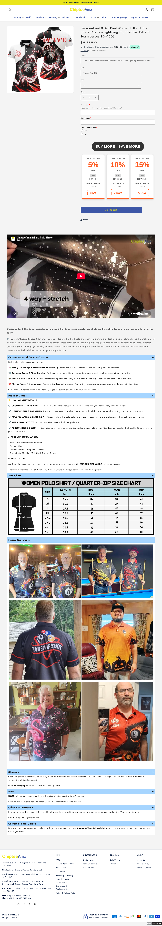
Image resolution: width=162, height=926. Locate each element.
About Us (141, 860)
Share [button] (85, 219)
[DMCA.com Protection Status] (154, 924)
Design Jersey (89, 860)
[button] (10, 10)
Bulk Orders (115, 860)
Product (84, 55)
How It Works (88, 867)
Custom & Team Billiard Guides (92, 828)
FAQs (58, 860)
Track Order (61, 867)
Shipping (84, 50)
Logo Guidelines (90, 863)
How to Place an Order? (66, 863)
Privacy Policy (143, 863)
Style (82, 67)
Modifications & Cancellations (63, 881)
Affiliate (113, 863)
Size (82, 80)
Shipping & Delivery (64, 875)
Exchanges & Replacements (61, 887)
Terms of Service (144, 867)
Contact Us (60, 871)
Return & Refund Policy (66, 893)
